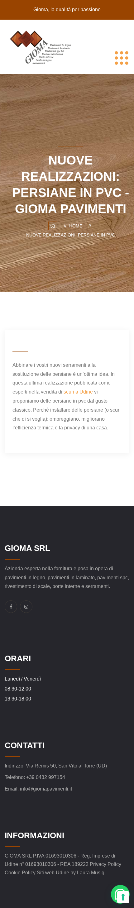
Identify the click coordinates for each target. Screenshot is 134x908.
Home (77, 225)
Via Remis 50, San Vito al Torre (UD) (66, 765)
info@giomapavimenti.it (46, 788)
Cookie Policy (21, 872)
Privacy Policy (105, 864)
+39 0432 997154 (45, 777)
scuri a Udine (78, 391)
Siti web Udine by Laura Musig (70, 872)
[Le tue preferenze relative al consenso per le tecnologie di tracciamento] (123, 897)
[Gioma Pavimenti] (43, 46)
